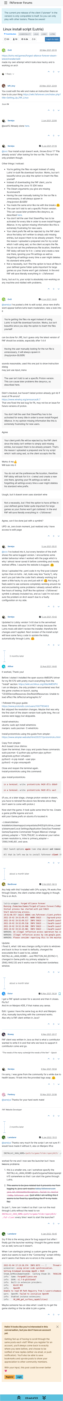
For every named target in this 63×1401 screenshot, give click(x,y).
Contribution (11, 34)
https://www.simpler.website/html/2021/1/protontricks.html (31, 737)
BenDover (12, 884)
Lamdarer (12, 1137)
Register (9, 1377)
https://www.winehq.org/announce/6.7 (21, 399)
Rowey (11, 1034)
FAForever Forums (21, 2)
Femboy (11, 1094)
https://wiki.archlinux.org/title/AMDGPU (38, 684)
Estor (10, 993)
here (27, 125)
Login (19, 1377)
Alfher (10, 666)
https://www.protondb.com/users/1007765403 (25, 706)
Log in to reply (52, 39)
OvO (10, 50)
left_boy (11, 86)
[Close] (57, 1327)
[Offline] (5, 120)
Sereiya (11, 120)
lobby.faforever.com (45, 1188)
